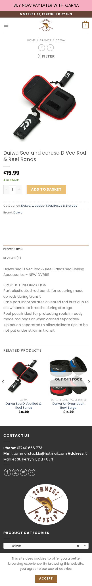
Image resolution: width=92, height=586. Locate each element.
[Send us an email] (31, 472)
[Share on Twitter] (23, 222)
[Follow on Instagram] (15, 472)
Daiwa (60, 40)
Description (13, 249)
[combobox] (46, 546)
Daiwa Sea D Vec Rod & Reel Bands (24, 406)
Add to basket (46, 189)
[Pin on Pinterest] (39, 222)
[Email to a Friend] (31, 222)
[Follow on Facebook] (7, 472)
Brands (45, 40)
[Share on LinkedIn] (47, 222)
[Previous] (3, 390)
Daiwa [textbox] (43, 546)
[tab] (46, 249)
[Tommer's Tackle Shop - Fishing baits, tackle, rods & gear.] (46, 25)
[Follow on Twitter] (23, 472)
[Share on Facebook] (15, 222)
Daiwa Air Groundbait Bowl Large (68, 406)
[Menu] (6, 25)
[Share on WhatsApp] (7, 222)
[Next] (89, 390)
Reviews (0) (12, 258)
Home (31, 40)
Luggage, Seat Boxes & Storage (54, 205)
